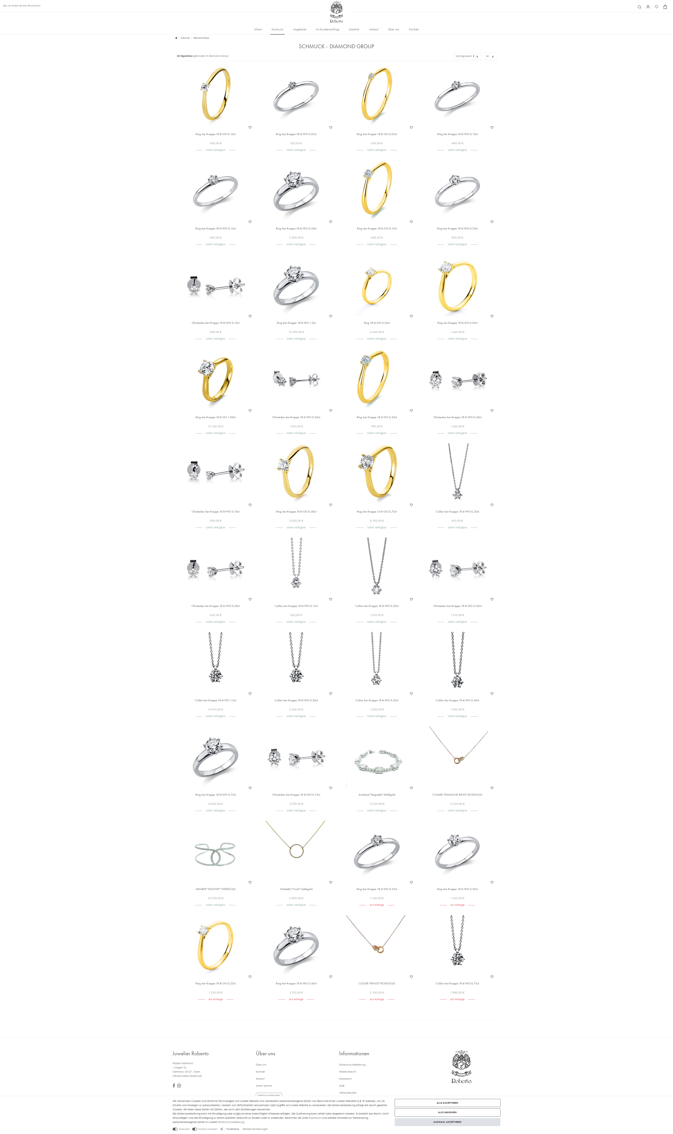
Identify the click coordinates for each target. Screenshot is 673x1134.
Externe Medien (208, 1129)
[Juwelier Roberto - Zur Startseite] (336, 4)
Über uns (393, 29)
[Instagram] (179, 1086)
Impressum (345, 1078)
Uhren (258, 29)
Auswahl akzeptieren (447, 1121)
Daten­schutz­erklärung (352, 1064)
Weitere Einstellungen (255, 1129)
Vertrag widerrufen (269, 1095)
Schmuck (277, 29)
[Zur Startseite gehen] (176, 38)
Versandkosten (348, 1092)
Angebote (299, 29)
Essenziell (184, 1129)
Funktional (233, 1129)
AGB (341, 1085)
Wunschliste (250, 127)
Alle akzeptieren (447, 1102)
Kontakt (414, 29)
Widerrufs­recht (347, 1071)
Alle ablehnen (447, 1112)
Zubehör (354, 29)
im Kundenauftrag (327, 29)
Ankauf (373, 29)
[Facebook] (174, 1086)
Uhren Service (264, 1085)
